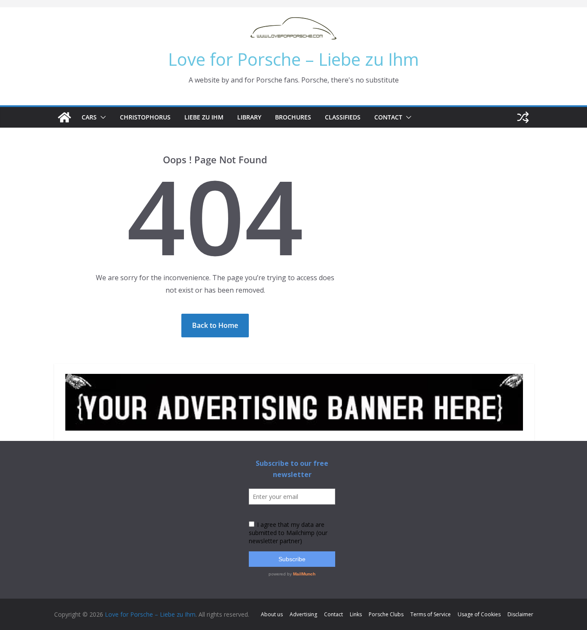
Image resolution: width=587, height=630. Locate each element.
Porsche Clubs (386, 614)
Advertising (303, 614)
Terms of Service (430, 614)
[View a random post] (523, 117)
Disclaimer (520, 614)
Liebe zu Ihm (203, 117)
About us (272, 614)
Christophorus (145, 117)
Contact (388, 117)
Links (356, 614)
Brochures (293, 117)
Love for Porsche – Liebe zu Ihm (293, 59)
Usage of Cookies (479, 614)
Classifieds (343, 117)
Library (249, 117)
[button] (101, 117)
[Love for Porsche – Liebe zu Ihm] (64, 117)
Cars (89, 117)
